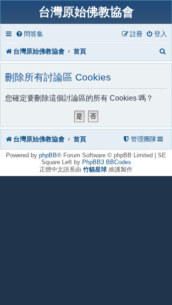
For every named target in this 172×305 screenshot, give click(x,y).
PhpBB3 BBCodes (106, 162)
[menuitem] (29, 34)
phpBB (48, 155)
